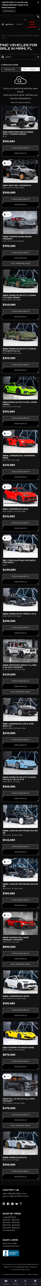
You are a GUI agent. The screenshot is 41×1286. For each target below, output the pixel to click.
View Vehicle (20, 153)
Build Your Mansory (32, 24)
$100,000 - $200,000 (11, 1220)
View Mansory (9, 11)
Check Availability (21, 148)
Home (4, 35)
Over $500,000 (9, 1230)
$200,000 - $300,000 (11, 1222)
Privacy (29, 1274)
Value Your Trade (10, 1243)
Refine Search (12, 69)
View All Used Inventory (20, 102)
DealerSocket (21, 1267)
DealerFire (7, 1267)
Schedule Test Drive (11, 1246)
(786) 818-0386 (14, 1193)
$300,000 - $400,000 (11, 1225)
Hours (23, 1193)
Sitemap (35, 1274)
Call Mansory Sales (20, 263)
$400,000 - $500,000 (11, 1228)
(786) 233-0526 (16, 1196)
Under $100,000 (9, 1217)
